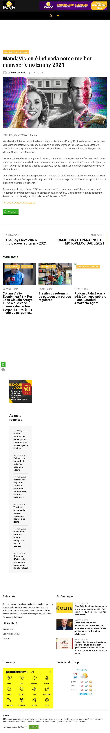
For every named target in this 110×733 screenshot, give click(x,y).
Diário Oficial (8, 629)
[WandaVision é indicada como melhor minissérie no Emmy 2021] (55, 102)
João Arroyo (12, 267)
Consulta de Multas (11, 634)
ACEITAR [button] (33, 727)
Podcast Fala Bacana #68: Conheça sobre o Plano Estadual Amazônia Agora (90, 298)
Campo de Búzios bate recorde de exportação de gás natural (20, 562)
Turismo (6, 638)
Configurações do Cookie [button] (15, 727)
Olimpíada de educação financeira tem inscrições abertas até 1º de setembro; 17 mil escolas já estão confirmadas (91, 610)
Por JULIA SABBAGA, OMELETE (19, 202)
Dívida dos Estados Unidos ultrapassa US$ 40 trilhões (18, 539)
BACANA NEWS (48, 267)
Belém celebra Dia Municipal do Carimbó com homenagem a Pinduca (20, 441)
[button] (3, 369)
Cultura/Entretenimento (15, 52)
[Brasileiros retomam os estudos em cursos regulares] (55, 274)
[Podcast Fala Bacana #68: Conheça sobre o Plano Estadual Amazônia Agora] (90, 274)
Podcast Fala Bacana (88, 267)
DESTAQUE (26, 267)
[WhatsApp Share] (3, 364)
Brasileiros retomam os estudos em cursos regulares (54, 297)
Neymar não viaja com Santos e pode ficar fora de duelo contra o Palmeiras (20, 488)
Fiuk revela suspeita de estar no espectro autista (19, 464)
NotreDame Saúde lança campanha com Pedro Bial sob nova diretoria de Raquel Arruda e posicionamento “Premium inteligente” (91, 628)
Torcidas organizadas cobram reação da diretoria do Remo (19, 514)
